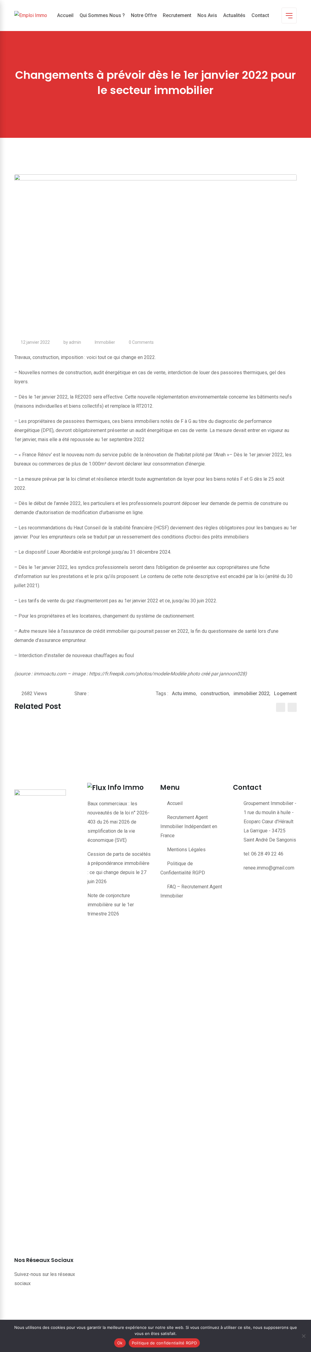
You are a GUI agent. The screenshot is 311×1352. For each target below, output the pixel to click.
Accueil (65, 15)
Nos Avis (207, 15)
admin (75, 342)
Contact (260, 15)
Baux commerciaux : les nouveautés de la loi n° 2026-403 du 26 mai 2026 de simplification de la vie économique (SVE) (118, 822)
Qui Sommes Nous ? (102, 15)
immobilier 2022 (251, 693)
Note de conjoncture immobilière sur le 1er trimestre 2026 (110, 905)
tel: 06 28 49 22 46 (263, 854)
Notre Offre (144, 15)
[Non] (303, 1336)
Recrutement (177, 15)
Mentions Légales (186, 849)
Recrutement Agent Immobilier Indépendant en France (188, 826)
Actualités (234, 15)
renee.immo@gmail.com (269, 868)
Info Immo (126, 787)
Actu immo (184, 693)
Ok (120, 1342)
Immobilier (105, 342)
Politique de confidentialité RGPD (164, 1342)
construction (214, 693)
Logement (285, 693)
